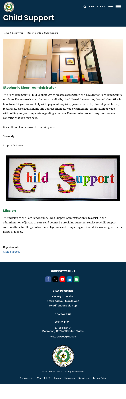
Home (6, 33)
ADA (39, 378)
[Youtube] (63, 281)
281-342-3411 (63, 321)
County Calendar (63, 296)
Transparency (27, 378)
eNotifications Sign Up (63, 305)
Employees (70, 378)
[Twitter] (55, 281)
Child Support (11, 251)
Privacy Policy (99, 378)
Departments (34, 33)
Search (84, 6)
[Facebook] (48, 281)
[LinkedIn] (70, 281)
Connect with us (63, 271)
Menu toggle (118, 7)
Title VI (47, 378)
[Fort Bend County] (9, 7)
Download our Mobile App (63, 301)
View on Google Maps (63, 336)
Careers (57, 378)
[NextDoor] (77, 281)
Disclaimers (84, 378)
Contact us (63, 314)
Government (18, 33)
